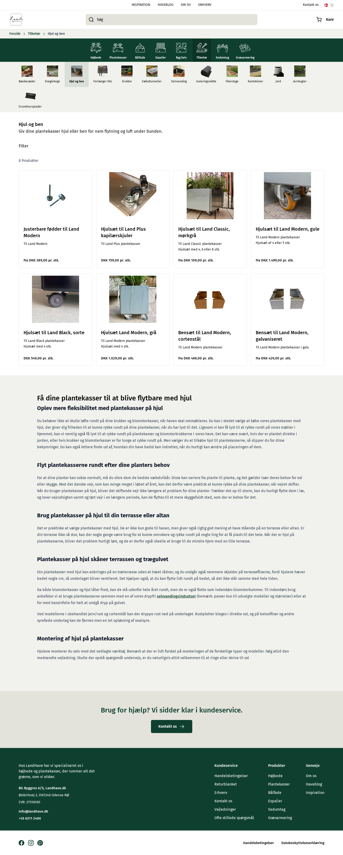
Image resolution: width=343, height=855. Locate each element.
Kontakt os (311, 5)
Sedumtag (276, 809)
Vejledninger (225, 809)
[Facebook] (21, 843)
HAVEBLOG (165, 5)
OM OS (186, 5)
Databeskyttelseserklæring (302, 843)
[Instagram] (31, 843)
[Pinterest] (40, 843)
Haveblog (314, 784)
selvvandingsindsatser (176, 596)
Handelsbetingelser (231, 776)
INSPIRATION (141, 5)
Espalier (275, 801)
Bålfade (274, 792)
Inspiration (315, 792)
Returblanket (225, 784)
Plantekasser (279, 784)
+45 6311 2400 (30, 818)
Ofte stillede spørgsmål (234, 818)
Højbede (275, 776)
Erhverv (220, 792)
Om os (311, 776)
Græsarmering (280, 818)
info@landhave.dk (33, 811)
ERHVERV (204, 5)
